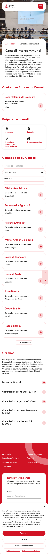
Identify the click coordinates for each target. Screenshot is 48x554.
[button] (44, 506)
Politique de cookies (13, 551)
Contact (30, 458)
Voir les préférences (24, 546)
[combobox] (24, 166)
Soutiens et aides (9, 463)
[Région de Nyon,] (10, 6)
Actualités (6, 467)
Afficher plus (25, 343)
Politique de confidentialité (31, 551)
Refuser (24, 540)
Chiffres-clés (32, 463)
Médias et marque (34, 454)
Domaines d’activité (10, 458)
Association (7, 454)
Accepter (24, 533)
